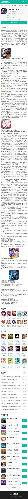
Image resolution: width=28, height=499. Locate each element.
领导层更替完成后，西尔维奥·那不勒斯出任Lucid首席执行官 (12, 406)
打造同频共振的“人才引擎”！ (8, 382)
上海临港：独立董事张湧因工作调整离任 (11, 376)
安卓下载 (7, 5)
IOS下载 (14, 5)
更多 (24, 373)
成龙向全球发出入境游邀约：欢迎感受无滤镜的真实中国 (12, 409)
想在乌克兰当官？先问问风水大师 (9, 379)
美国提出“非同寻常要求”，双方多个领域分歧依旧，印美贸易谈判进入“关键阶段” (12, 400)
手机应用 (21, 5)
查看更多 (14, 488)
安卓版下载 (14, 22)
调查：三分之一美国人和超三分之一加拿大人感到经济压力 (12, 388)
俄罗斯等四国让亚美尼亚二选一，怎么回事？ (12, 385)
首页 (2, 5)
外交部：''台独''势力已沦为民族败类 (10, 403)
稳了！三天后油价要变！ (7, 391)
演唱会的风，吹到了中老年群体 (9, 394)
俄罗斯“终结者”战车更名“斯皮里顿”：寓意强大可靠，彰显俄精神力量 (12, 397)
